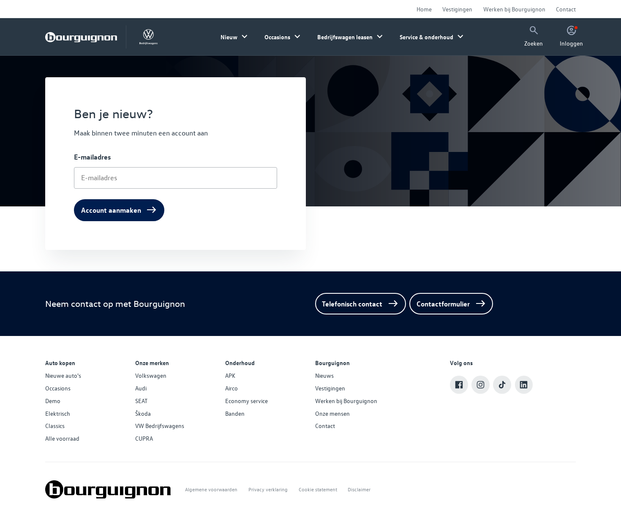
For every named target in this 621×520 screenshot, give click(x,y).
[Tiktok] (502, 385)
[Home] (81, 37)
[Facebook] (459, 385)
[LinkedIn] (524, 385)
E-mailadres (92, 156)
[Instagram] (480, 385)
